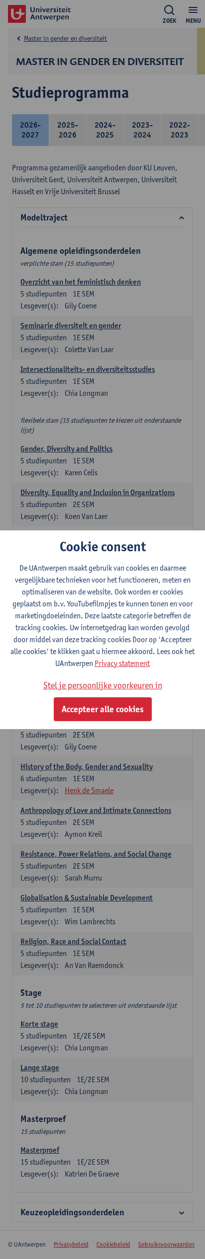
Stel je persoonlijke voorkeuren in (102, 685)
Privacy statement (122, 663)
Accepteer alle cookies (103, 709)
